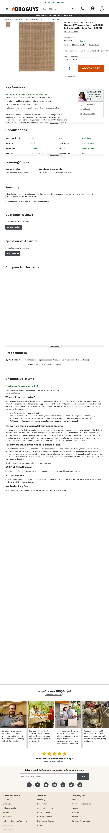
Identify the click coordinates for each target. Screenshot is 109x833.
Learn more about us (53, 695)
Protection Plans (44, 812)
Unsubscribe (8, 829)
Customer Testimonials (81, 821)
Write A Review (13, 227)
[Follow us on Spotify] (79, 784)
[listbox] (8, 24)
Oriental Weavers (71, 32)
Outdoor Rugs (54, 19)
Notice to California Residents (15, 821)
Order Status (8, 804)
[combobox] (82, 59)
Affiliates (75, 812)
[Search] (73, 9)
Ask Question (13, 253)
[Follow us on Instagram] (54, 784)
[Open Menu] (6, 9)
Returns (6, 812)
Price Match (42, 804)
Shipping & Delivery (11, 808)
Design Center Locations (81, 804)
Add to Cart (91, 68)
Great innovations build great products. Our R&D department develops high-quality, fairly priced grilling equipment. (95, 736)
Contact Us (7, 800)
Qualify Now (94, 45)
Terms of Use (8, 817)
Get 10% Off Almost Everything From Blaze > (54, 15)
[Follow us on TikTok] (71, 784)
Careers (75, 808)
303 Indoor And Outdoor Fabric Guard (57, 172)
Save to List (71, 76)
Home (7, 19)
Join (83, 776)
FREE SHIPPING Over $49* (54, 3)
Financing (41, 800)
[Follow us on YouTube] (46, 784)
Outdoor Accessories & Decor (36, 19)
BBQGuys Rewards (44, 817)
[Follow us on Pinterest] (62, 784)
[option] (8, 26)
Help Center (7, 825)
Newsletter (41, 825)
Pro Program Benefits (45, 821)
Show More (54, 123)
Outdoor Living (17, 19)
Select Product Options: (73, 56)
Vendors (75, 817)
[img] (37, 46)
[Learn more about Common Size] (19, 138)
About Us (75, 800)
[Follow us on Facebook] (29, 784)
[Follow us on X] (37, 784)
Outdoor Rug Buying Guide (17, 172)
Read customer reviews (53, 761)
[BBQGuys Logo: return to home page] (25, 9)
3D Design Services (45, 808)
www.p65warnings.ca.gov (51, 364)
